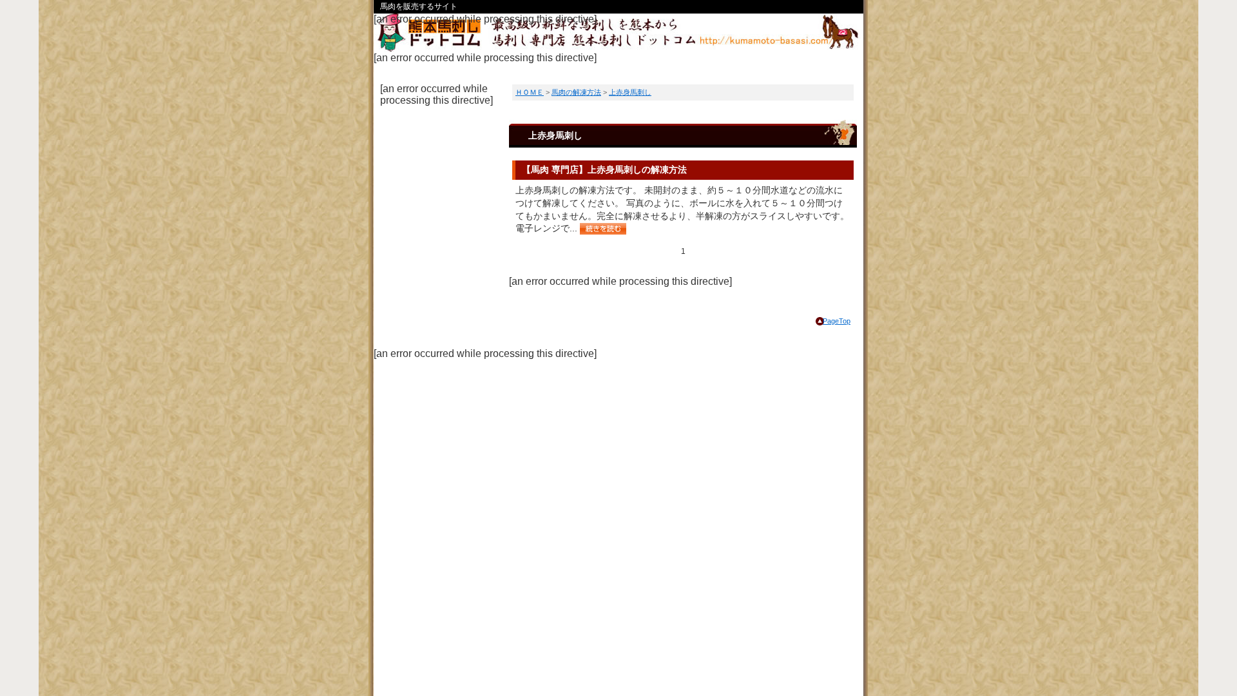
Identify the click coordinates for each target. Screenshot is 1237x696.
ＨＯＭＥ (529, 92)
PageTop (836, 321)
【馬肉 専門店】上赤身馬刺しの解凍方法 (604, 169)
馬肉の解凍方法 (576, 92)
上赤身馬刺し (630, 92)
